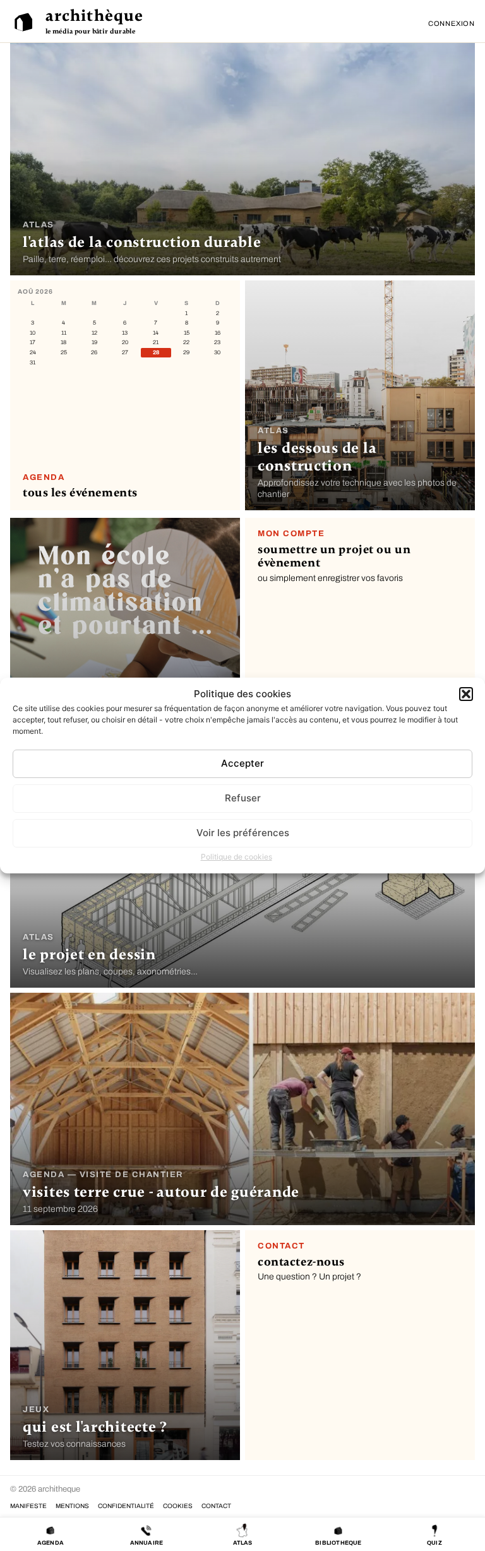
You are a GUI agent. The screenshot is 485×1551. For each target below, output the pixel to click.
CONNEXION (451, 23)
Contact (216, 1506)
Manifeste (28, 1506)
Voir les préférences (242, 833)
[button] (466, 694)
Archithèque (94, 16)
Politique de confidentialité (126, 1506)
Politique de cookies (236, 856)
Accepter (242, 763)
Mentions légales (72, 1506)
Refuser (243, 798)
